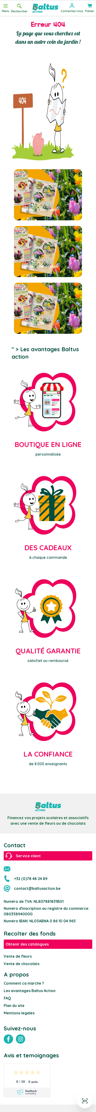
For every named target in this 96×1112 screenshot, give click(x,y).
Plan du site (14, 1005)
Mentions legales (19, 1013)
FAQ (7, 998)
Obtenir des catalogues (27, 944)
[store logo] (45, 8)
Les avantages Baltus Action (29, 990)
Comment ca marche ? (24, 983)
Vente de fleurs (18, 956)
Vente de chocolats (21, 963)
